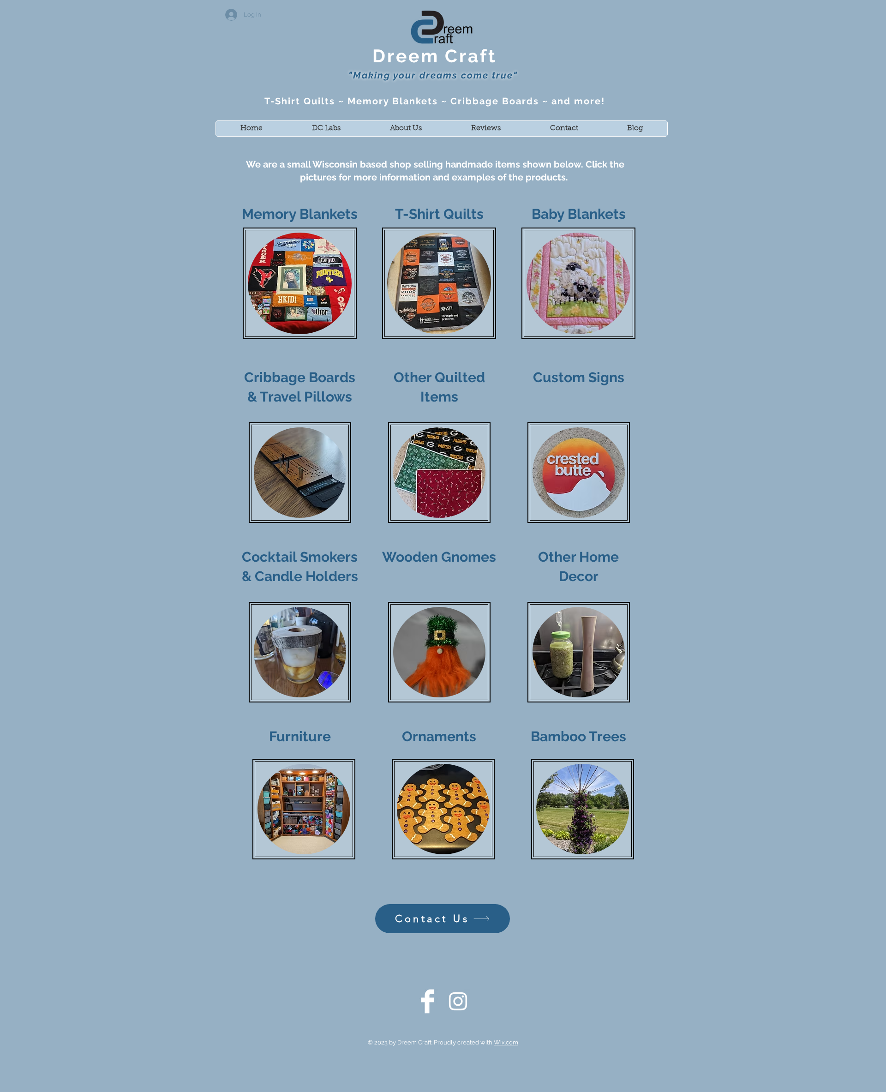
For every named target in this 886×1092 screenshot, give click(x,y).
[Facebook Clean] (427, 1001)
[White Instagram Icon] (458, 1001)
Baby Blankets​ (579, 214)
